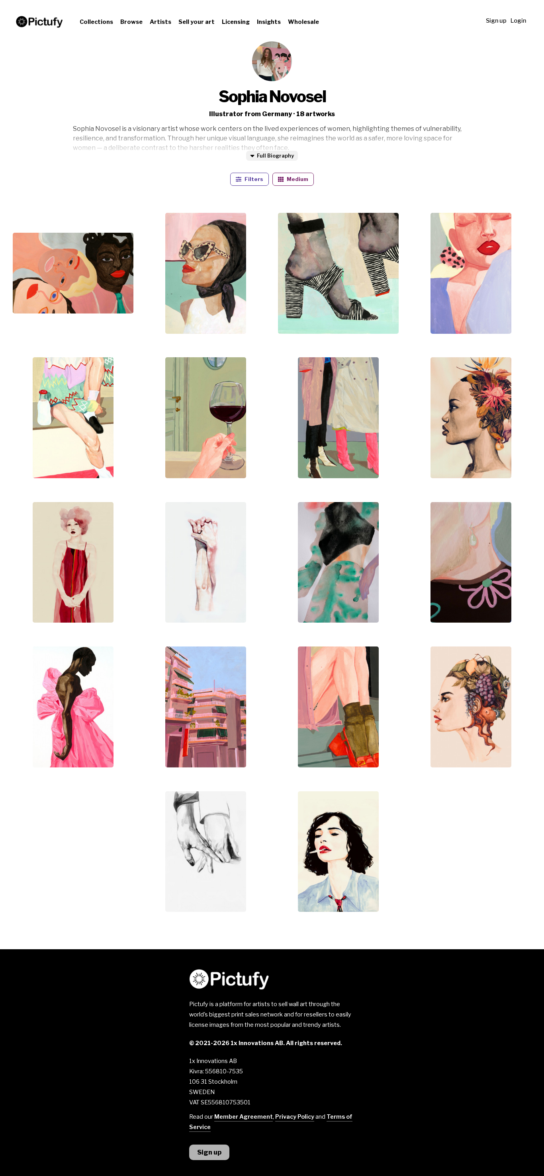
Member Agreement (243, 1116)
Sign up (496, 20)
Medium (297, 179)
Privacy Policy (294, 1116)
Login (518, 20)
